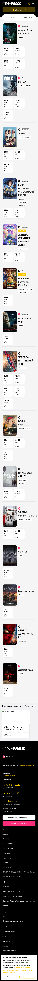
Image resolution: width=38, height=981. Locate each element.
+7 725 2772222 (11, 793)
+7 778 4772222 (11, 784)
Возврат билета (9, 931)
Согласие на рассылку (11, 877)
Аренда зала (7, 926)
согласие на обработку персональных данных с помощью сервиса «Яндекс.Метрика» (18, 970)
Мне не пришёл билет (19, 823)
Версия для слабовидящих (19, 817)
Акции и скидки (8, 848)
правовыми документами (26, 765)
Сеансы (6, 839)
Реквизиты (7, 886)
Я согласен (27, 977)
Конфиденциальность (11, 891)
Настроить (10, 977)
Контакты (6, 941)
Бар (4, 916)
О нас (5, 936)
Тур (4, 881)
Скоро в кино (8, 844)
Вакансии (6, 862)
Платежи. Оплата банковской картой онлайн (19, 901)
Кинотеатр (7, 853)
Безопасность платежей (12, 896)
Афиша (5, 834)
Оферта (6, 906)
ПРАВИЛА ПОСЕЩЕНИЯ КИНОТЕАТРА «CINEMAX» (19, 872)
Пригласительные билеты (13, 921)
